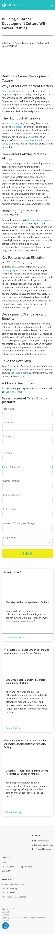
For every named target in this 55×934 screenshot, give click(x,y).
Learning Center (14, 391)
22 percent (17, 126)
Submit (27, 553)
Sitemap (5, 915)
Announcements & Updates (14, 897)
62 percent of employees (39, 220)
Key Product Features (41, 849)
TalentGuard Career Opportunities (17, 866)
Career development (12, 91)
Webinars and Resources (13, 884)
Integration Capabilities (42, 845)
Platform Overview (40, 841)
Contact (5, 912)
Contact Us (7, 871)
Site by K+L (7, 920)
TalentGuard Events (10, 892)
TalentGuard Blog (9, 888)
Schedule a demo (19, 372)
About (4, 862)
